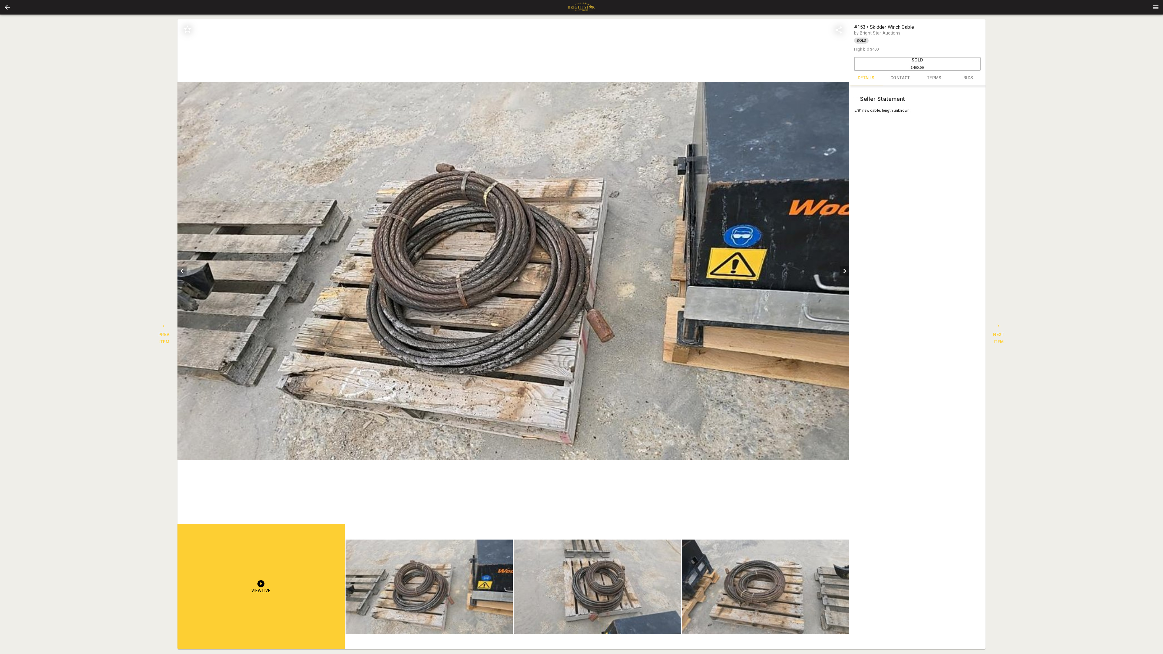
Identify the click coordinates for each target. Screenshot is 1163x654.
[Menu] (1155, 7)
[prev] (182, 271)
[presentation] (581, 7)
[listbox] (513, 271)
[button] (7, 7)
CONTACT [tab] (900, 77)
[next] (844, 271)
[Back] (7, 7)
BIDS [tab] (968, 77)
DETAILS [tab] (866, 77)
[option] (513, 271)
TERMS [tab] (934, 77)
